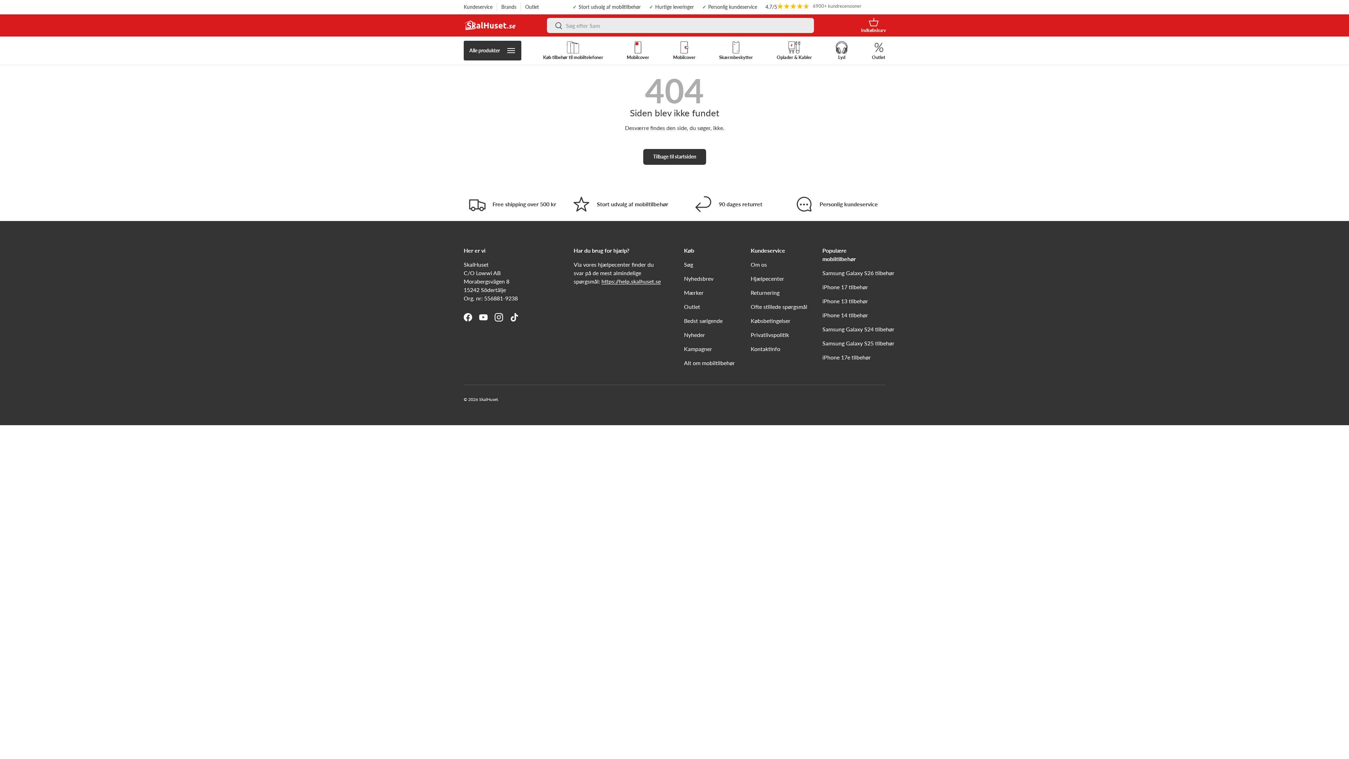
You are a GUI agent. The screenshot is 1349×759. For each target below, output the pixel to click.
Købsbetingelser (770, 320)
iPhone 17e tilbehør (846, 357)
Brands (508, 7)
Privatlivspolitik (770, 334)
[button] (873, 25)
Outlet (532, 7)
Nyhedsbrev (698, 278)
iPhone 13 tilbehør (845, 301)
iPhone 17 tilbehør (845, 287)
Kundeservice (478, 7)
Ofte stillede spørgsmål (779, 306)
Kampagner (698, 348)
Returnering (765, 292)
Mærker (694, 292)
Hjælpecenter (767, 278)
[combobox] (680, 25)
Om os (759, 264)
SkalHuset (488, 399)
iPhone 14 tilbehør (845, 315)
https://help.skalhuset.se (631, 281)
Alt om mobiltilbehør (709, 362)
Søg (688, 264)
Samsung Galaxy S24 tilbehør (858, 329)
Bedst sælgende (703, 320)
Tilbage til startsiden (674, 157)
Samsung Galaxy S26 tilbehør (858, 273)
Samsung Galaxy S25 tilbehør (858, 343)
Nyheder (694, 334)
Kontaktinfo (765, 348)
